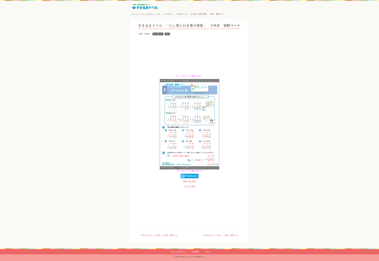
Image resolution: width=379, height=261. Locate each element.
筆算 (167, 34)
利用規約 (196, 251)
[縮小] (176, 81)
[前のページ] (161, 81)
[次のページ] (164, 81)
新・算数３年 (158, 34)
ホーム (207, 251)
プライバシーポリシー (178, 251)
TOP (146, 14)
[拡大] (179, 81)
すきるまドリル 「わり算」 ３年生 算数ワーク (159, 235)
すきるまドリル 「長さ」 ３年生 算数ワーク (220, 235)
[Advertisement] (189, 56)
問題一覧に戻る (189, 181)
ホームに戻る (189, 186)
